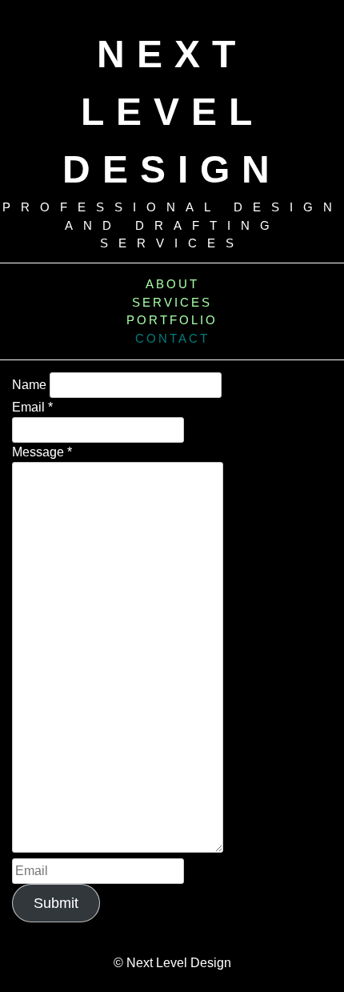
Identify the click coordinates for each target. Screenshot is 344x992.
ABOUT (172, 284)
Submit (56, 903)
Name (29, 385)
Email (32, 407)
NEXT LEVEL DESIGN (172, 112)
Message (42, 452)
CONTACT (172, 338)
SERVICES (172, 302)
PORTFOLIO (172, 320)
